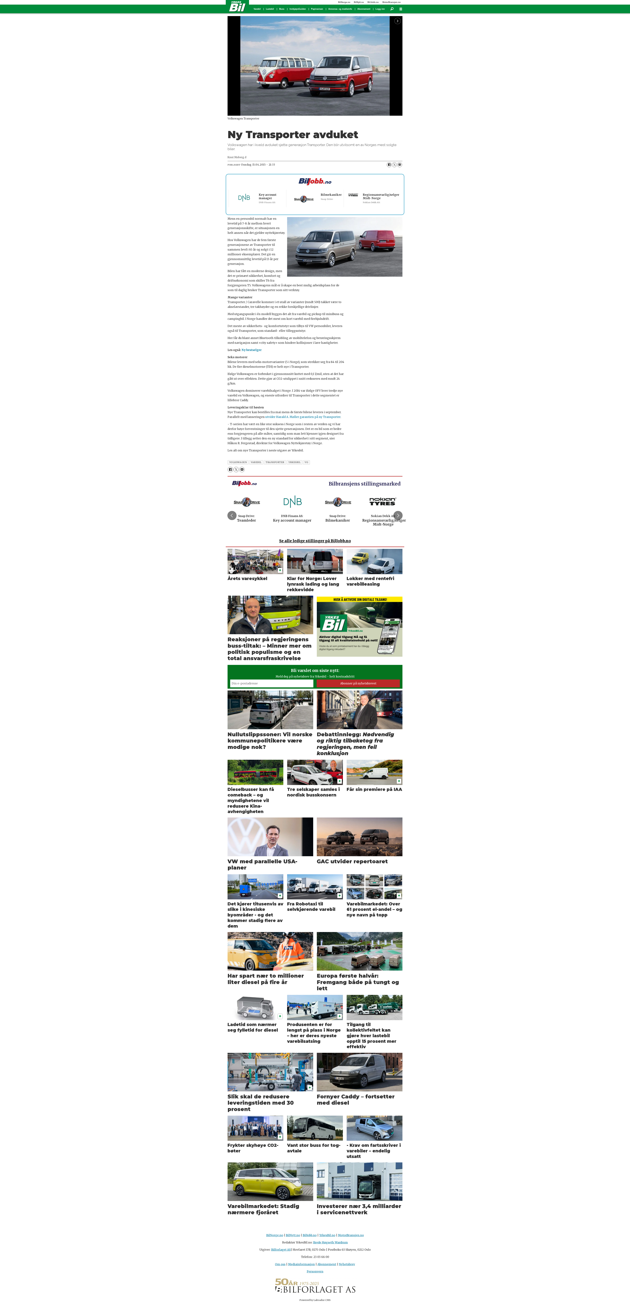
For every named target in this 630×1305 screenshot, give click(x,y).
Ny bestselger (252, 350)
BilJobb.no (373, 2)
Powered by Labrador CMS (315, 1300)
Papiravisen (317, 9)
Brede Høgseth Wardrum (330, 1242)
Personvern (315, 1271)
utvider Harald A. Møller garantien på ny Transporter (302, 417)
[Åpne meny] (401, 9)
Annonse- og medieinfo (340, 9)
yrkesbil (294, 462)
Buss (281, 9)
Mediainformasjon (301, 1264)
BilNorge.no (344, 2)
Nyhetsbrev (347, 1264)
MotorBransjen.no (391, 2)
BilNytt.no (359, 2)
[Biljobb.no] (315, 181)
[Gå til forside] (237, 6)
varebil (256, 462)
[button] (232, 515)
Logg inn (380, 9)
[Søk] (391, 9)
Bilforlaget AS (281, 1250)
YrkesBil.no (327, 1235)
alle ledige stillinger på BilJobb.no (315, 540)
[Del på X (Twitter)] (394, 164)
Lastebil (270, 9)
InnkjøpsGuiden (298, 9)
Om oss (280, 1264)
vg (306, 462)
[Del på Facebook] (389, 164)
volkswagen (238, 462)
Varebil (257, 9)
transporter (275, 462)
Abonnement (363, 9)
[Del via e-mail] (399, 164)
